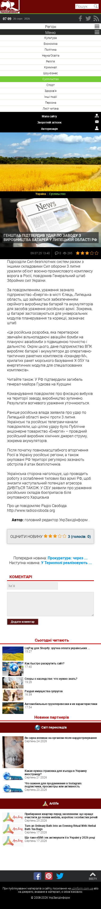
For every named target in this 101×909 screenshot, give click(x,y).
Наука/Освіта (50, 55)
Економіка (50, 43)
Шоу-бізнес (50, 73)
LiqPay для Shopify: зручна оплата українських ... (57, 648)
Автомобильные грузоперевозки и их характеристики (61, 704)
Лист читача (50, 108)
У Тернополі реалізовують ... (66, 562)
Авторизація (49, 129)
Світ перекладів (54, 727)
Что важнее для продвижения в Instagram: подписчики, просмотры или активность (53, 784)
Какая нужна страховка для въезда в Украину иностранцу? (56, 772)
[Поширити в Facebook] (37, 876)
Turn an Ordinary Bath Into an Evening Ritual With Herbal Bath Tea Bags (60, 827)
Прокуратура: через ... (68, 558)
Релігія (50, 61)
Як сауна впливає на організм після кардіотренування (61, 738)
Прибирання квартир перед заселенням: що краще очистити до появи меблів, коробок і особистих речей (61, 815)
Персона (50, 102)
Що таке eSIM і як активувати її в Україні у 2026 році (60, 837)
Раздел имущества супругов (44, 691)
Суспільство (51, 79)
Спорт (51, 85)
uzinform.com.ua (82, 888)
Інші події (50, 96)
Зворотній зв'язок (49, 122)
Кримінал (50, 67)
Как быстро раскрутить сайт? (44, 663)
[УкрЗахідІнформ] (9, 6)
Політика (50, 49)
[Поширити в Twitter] (60, 876)
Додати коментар (23, 621)
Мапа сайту (49, 116)
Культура (50, 38)
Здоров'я (51, 91)
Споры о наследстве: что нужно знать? (51, 678)
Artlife (54, 803)
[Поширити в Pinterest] (48, 876)
